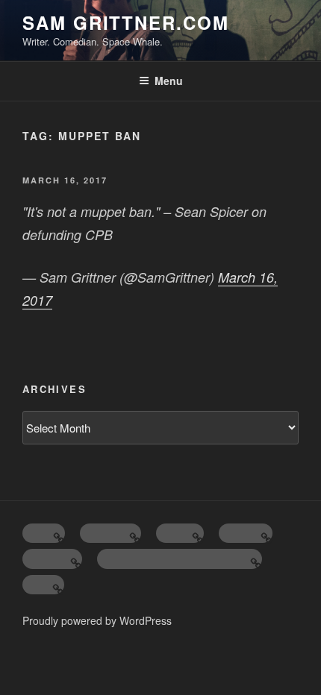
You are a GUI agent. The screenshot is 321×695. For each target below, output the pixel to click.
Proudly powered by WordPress (97, 620)
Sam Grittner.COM (125, 22)
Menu (169, 80)
